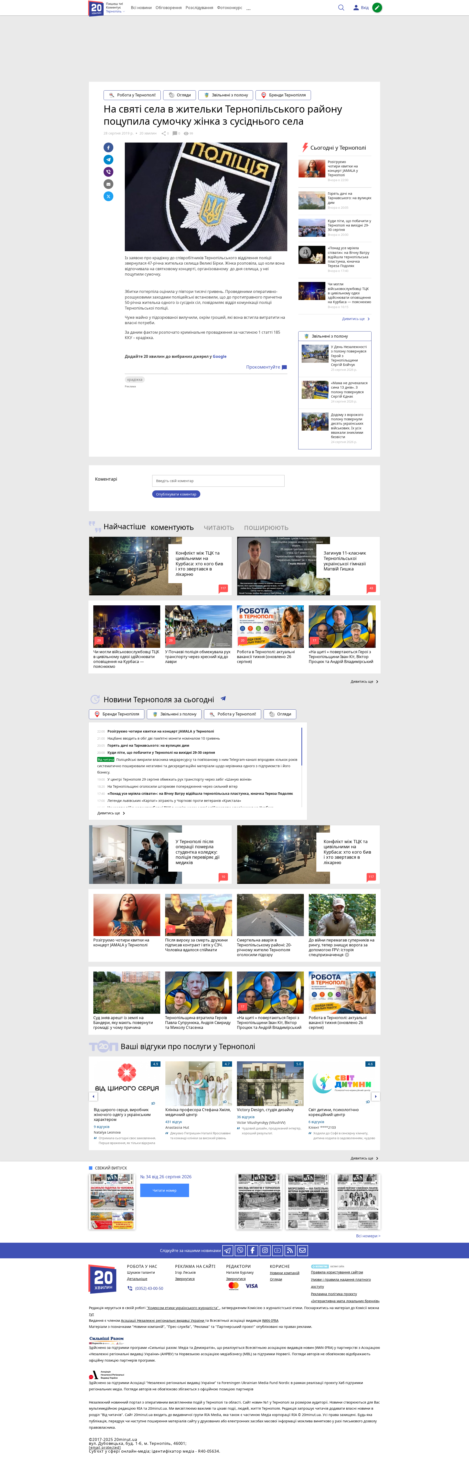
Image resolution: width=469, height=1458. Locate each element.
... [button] (248, 8)
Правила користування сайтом (337, 1272)
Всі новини (141, 7)
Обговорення (169, 7)
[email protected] (105, 1447)
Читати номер (165, 1190)
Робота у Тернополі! (136, 95)
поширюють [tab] (266, 527)
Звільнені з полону (230, 95)
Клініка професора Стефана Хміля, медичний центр (198, 1112)
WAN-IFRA (270, 1320)
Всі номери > (368, 1236)
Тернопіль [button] (114, 11)
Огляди (184, 95)
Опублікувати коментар (176, 494)
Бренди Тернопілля (287, 95)
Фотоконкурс (229, 7)
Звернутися (185, 1278)
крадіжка (134, 379)
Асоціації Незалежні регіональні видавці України (163, 1320)
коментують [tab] (172, 527)
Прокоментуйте (266, 367)
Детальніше (137, 1278)
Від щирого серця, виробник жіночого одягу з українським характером (122, 1114)
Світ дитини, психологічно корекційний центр (334, 1112)
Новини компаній (284, 1273)
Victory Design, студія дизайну (265, 1109)
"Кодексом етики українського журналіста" (183, 1307)
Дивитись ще (357, 319)
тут (91, 1314)
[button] (223, 699)
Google (219, 356)
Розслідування (199, 7)
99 (188, 133)
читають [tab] (219, 527)
